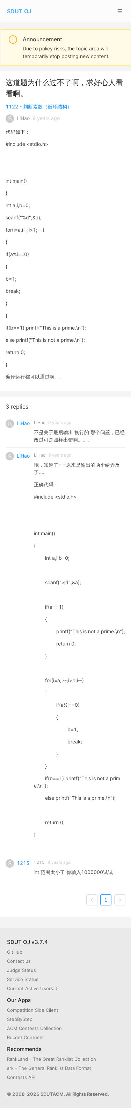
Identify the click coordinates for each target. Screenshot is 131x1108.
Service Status (22, 979)
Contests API (21, 1077)
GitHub (14, 952)
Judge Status (21, 970)
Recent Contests (25, 1037)
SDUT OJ (19, 11)
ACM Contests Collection (34, 1028)
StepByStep (19, 1019)
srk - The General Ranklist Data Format (49, 1068)
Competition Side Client (32, 1010)
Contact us (19, 961)
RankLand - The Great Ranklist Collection (51, 1059)
